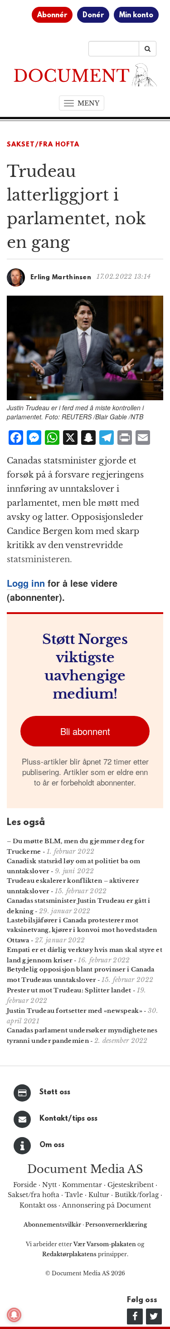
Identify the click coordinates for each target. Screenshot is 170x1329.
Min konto (136, 15)
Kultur (98, 1195)
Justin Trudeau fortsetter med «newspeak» (74, 1011)
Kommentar (82, 1185)
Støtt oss (54, 1092)
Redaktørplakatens (69, 1254)
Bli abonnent (85, 731)
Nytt (49, 1185)
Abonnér (52, 15)
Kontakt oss (38, 1205)
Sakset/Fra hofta (43, 145)
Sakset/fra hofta (33, 1195)
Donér (93, 15)
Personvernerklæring (116, 1224)
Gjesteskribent (130, 1185)
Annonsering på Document (106, 1205)
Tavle (74, 1195)
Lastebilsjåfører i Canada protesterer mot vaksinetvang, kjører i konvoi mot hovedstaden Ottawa (82, 930)
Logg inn (26, 582)
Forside (25, 1185)
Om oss (51, 1145)
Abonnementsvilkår (53, 1224)
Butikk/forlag (137, 1195)
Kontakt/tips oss (68, 1119)
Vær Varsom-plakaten (104, 1244)
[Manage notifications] (14, 1315)
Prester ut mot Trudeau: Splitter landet (69, 990)
